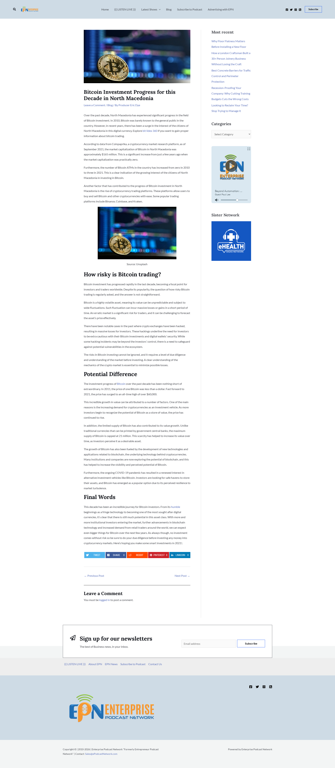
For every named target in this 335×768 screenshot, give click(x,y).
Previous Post (94, 575)
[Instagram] (295, 9)
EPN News (111, 664)
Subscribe (251, 643)
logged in (104, 599)
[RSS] (300, 9)
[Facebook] (287, 9)
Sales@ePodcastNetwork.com (101, 753)
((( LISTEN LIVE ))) (75, 664)
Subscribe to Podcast (133, 664)
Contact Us (155, 664)
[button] (14, 9)
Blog (110, 105)
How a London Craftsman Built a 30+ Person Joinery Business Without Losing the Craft (230, 58)
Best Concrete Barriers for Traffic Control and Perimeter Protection (231, 76)
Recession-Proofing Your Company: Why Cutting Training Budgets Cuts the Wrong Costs (230, 93)
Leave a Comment (94, 105)
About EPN (95, 664)
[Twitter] (291, 9)
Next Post (182, 575)
